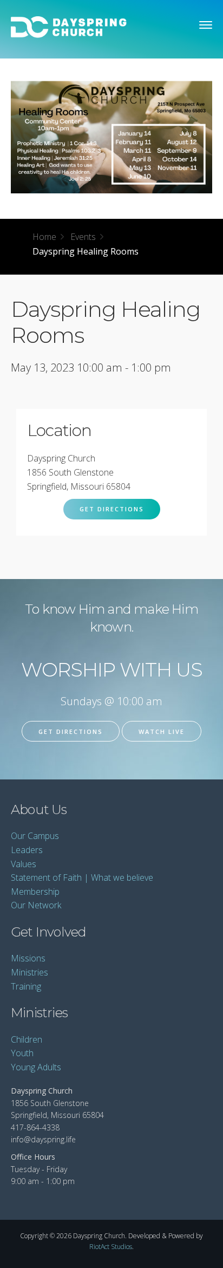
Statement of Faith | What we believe (82, 877)
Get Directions (112, 509)
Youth (22, 1053)
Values (23, 864)
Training (26, 986)
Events (83, 237)
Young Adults (36, 1067)
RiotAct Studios (110, 1246)
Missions (28, 958)
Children (26, 1039)
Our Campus (35, 836)
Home (44, 237)
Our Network (36, 905)
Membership (35, 892)
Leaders (27, 850)
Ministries (29, 972)
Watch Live (162, 731)
